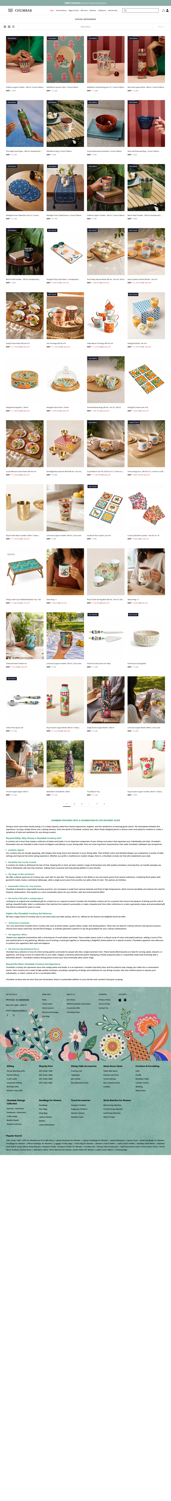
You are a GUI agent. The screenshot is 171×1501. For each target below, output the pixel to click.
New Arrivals (112, 10)
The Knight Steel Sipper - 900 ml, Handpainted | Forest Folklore (23, 151)
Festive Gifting (13, 1075)
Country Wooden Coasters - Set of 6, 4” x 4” (143, 535)
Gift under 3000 (45, 1079)
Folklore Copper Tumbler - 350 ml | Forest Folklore (24, 87)
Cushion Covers (142, 1083)
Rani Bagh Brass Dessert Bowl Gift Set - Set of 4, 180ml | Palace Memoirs (64, 471)
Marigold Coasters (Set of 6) (138, 407)
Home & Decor (61, 10)
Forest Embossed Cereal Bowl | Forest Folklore (104, 151)
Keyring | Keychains (15, 1108)
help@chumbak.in (19, 1010)
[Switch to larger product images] (5, 26)
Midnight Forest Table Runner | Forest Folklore (64, 215)
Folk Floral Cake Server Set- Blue (99, 663)
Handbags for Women (50, 1100)
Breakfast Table (142, 1079)
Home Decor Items (112, 1066)
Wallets (42, 1121)
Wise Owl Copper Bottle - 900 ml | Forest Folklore (146, 87)
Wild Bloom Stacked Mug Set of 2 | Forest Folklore (105, 87)
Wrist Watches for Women (117, 1100)
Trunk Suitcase (109, 1079)
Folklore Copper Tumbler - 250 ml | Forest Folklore (105, 215)
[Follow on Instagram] (14, 1015)
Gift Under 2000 (45, 1075)
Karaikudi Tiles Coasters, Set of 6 (99, 535)
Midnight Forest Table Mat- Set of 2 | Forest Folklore (22, 215)
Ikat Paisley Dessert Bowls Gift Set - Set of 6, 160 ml (105, 279)
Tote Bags (43, 1109)
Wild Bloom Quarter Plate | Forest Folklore (62, 87)
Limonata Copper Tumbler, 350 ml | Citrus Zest (64, 535)
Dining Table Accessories (84, 1066)
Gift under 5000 (45, 1083)
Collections (102, 10)
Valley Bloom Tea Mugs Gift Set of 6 (100, 343)
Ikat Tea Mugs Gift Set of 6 (56, 343)
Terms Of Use (104, 1004)
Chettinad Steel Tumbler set (16, 663)
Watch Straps (109, 1117)
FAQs (44, 999)
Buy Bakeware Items (79, 1083)
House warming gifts (16, 1071)
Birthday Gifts (13, 1086)
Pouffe (138, 1075)
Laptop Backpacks (46, 1124)
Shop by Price (46, 1066)
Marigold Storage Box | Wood (17, 407)
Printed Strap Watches (113, 1109)
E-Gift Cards (12, 1079)
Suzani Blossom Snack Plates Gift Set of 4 (21, 471)
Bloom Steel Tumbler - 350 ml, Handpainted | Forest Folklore (144, 215)
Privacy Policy (104, 999)
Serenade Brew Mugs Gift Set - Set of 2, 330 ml (104, 407)
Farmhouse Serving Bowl (137, 663)
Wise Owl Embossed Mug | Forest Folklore (143, 151)
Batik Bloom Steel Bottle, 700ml (58, 791)
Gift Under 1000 (45, 1071)
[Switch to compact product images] (13, 26)
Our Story (71, 999)
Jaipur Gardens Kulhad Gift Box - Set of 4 (142, 279)
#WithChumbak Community (79, 1004)
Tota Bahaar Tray (93, 791)
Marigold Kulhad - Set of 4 (137, 343)
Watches (93, 10)
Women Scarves (77, 1113)
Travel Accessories (80, 1100)
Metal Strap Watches (112, 1105)
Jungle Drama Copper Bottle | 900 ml (100, 727)
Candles (106, 1086)
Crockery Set (76, 1071)
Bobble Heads (13, 1120)
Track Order (47, 1004)
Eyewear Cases (77, 1117)
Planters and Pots (111, 1075)
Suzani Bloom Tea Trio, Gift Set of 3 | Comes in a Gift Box (104, 471)
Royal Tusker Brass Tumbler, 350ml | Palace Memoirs (22, 535)
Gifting (10, 1066)
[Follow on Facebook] (7, 1015)
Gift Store (84, 10)
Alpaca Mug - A (133, 599)
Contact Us (103, 1008)
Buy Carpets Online (111, 1083)
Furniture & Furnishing (147, 1066)
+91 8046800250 (22, 999)
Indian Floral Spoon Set (14, 727)
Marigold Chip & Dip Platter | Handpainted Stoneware (62, 279)
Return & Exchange (50, 1012)
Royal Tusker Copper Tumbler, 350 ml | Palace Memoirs (145, 791)
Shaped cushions (14, 1124)
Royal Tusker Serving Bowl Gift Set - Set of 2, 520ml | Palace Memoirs (105, 599)
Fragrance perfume (79, 1109)
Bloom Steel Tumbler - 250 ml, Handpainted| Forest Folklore (22, 279)
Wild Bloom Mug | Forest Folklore (59, 151)
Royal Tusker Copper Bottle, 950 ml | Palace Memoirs (63, 727)
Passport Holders (78, 1105)
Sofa (137, 1071)
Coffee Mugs (12, 1116)
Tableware (75, 1075)
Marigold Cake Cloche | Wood (58, 407)
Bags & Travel (74, 10)
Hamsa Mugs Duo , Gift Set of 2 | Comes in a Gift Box (145, 471)
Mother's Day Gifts (15, 1090)
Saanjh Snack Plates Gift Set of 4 (18, 343)
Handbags (43, 1105)
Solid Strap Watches (112, 1113)
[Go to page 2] (104, 804)
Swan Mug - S (51, 599)
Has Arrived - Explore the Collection (85, 3)
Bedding (139, 1086)
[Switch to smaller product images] (9, 26)
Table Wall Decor (110, 1071)
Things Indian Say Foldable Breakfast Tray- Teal (23, 599)
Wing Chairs (141, 1090)
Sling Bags (43, 1113)
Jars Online (75, 1079)
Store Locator (48, 1008)
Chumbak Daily (73, 1012)
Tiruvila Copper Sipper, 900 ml (17, 791)
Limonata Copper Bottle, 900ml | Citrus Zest (144, 727)
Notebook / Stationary (16, 1112)
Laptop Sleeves (45, 1117)
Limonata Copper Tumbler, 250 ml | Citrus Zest (64, 663)
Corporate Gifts (73, 1008)
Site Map (46, 1016)
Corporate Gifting (14, 1083)
